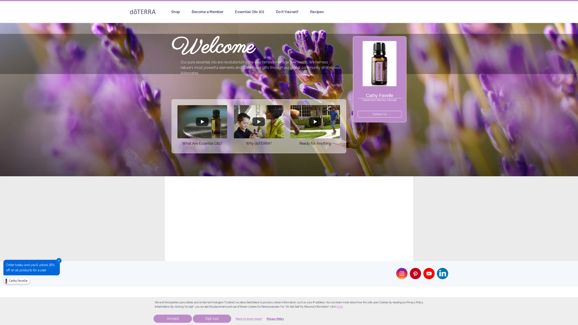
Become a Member (207, 12)
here (339, 306)
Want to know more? (248, 318)
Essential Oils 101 (249, 12)
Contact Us (380, 114)
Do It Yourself (287, 12)
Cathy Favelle (18, 280)
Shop (175, 12)
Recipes (317, 12)
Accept (173, 318)
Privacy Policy (275, 318)
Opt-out (212, 318)
